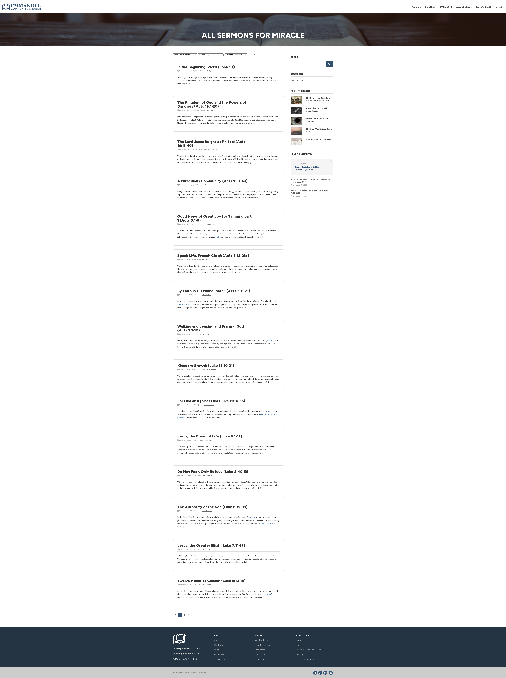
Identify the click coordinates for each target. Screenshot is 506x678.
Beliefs (430, 6)
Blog (298, 645)
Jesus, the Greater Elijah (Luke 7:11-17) (211, 545)
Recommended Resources (308, 649)
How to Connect (263, 645)
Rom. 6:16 (274, 414)
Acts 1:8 (217, 237)
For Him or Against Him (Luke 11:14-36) (211, 401)
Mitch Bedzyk (210, 110)
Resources (484, 6)
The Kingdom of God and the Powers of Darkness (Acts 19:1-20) (211, 104)
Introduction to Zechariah (318, 139)
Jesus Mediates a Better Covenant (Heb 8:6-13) (307, 168)
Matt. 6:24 (264, 414)
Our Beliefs (219, 649)
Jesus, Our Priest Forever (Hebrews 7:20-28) (309, 191)
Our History (219, 645)
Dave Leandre (211, 369)
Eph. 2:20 (186, 304)
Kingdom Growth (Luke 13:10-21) (205, 365)
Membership (261, 649)
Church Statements (305, 659)
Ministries (464, 6)
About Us (218, 640)
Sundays (446, 6)
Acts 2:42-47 (272, 340)
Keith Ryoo (209, 71)
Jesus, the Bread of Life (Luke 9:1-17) (209, 436)
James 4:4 (181, 417)
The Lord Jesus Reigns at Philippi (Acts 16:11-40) (211, 143)
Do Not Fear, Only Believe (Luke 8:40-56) (213, 471)
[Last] (188, 615)
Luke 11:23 (265, 411)
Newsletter (260, 654)
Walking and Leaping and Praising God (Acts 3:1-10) (210, 328)
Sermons (300, 640)
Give (498, 6)
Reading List (301, 654)
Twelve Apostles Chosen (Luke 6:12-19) (211, 580)
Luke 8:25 (252, 517)
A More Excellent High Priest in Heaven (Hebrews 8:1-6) (311, 180)
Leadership (219, 654)
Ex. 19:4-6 (267, 594)
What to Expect (262, 640)
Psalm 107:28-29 (269, 523)
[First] (175, 615)
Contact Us (219, 659)
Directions (260, 659)
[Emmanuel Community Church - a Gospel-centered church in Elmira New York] (22, 6)
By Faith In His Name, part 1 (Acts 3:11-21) (213, 291)
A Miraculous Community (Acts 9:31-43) (212, 181)
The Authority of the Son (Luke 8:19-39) (212, 507)
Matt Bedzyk (212, 149)
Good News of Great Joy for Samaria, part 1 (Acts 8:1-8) (214, 218)
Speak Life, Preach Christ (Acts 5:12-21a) (213, 255)
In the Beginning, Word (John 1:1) (206, 67)
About (416, 6)
